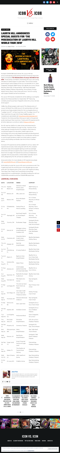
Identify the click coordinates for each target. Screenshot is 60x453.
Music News (5, 29)
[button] (30, 23)
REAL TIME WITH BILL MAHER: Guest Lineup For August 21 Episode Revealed (16, 400)
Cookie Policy (31, 450)
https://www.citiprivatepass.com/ (28, 116)
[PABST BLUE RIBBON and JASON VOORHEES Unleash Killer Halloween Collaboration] (34, 387)
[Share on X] (58, 222)
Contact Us (50, 441)
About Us (9, 441)
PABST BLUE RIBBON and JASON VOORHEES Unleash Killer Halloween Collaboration (33, 401)
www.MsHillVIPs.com (10, 162)
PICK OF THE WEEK (50, 70)
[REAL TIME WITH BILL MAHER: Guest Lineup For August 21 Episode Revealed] (16, 387)
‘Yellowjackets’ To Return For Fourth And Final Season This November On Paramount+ (7, 400)
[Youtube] (7, 382)
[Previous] (2, 397)
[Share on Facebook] (58, 226)
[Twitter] (5, 382)
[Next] (38, 397)
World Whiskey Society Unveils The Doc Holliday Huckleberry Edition (49, 89)
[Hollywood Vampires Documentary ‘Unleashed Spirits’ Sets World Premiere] (25, 387)
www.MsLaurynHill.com (25, 162)
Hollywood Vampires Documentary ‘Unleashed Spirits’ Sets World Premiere (24, 401)
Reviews (44, 441)
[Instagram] (9, 382)
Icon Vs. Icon (30, 436)
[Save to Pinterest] (58, 230)
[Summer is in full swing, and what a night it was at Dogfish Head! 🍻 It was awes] (15, 424)
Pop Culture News (29, 441)
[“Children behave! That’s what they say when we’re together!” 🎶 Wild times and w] (25, 424)
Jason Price (11, 46)
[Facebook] (3, 382)
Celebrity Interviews (18, 441)
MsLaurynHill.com (29, 122)
